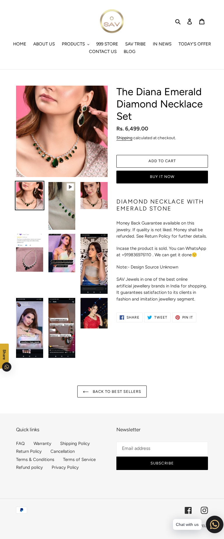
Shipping (124, 137)
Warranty (42, 443)
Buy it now (162, 176)
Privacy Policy (65, 467)
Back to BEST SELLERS (116, 391)
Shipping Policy (75, 443)
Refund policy (29, 467)
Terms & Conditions (35, 459)
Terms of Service (79, 459)
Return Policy (29, 451)
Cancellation (62, 451)
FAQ (20, 443)
